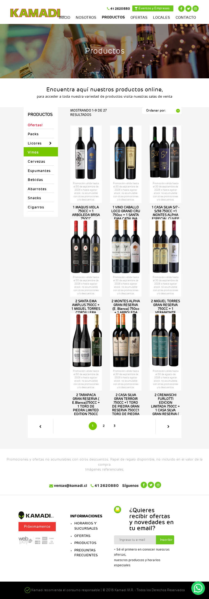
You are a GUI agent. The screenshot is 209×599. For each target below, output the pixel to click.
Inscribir (166, 540)
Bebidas (35, 180)
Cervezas (36, 161)
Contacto (186, 17)
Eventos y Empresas (154, 8)
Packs (33, 134)
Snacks (34, 198)
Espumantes (39, 171)
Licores (35, 143)
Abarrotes (37, 189)
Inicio (64, 17)
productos (85, 543)
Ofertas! (35, 125)
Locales (161, 17)
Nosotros (86, 17)
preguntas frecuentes (86, 553)
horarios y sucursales (86, 526)
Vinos (33, 152)
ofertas (82, 536)
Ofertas (138, 17)
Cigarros (36, 207)
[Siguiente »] (168, 426)
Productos (113, 17)
